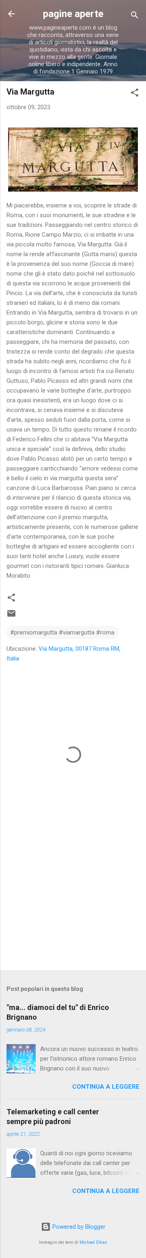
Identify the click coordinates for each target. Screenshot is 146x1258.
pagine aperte (73, 13)
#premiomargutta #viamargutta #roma (62, 632)
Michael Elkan (93, 1242)
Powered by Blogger (78, 1226)
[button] (135, 94)
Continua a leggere (106, 1086)
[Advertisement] (73, 906)
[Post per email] (11, 616)
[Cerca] (135, 16)
